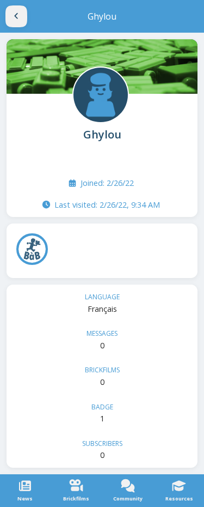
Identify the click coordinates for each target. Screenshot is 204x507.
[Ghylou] (99, 94)
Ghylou (102, 134)
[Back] (16, 16)
